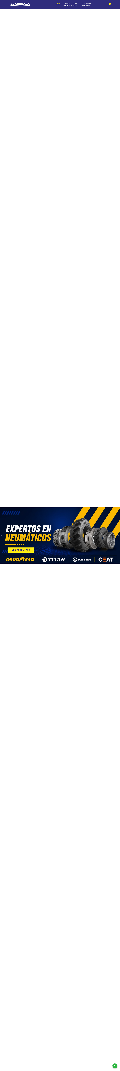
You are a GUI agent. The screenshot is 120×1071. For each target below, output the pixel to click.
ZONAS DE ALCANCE (70, 6)
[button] (2, 535)
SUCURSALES (86, 3)
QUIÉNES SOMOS (71, 3)
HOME (58, 3)
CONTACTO (86, 6)
